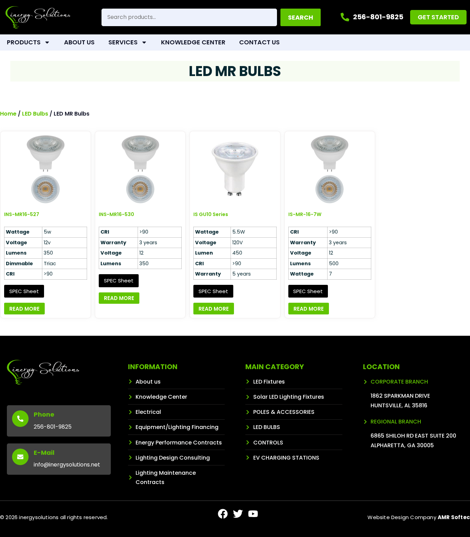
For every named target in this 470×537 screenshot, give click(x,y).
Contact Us (259, 42)
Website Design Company (418, 517)
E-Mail (44, 452)
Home (8, 114)
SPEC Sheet (24, 291)
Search (300, 17)
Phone (44, 414)
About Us (79, 42)
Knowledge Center (193, 42)
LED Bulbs (35, 114)
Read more (24, 308)
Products (24, 42)
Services (123, 42)
